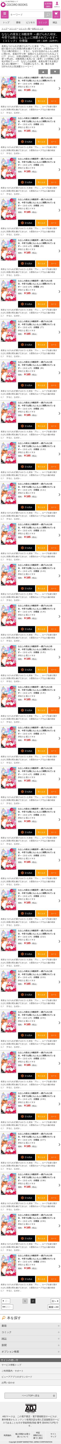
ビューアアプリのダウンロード (17, 1376)
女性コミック (37, 29)
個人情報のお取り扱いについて (22, 1435)
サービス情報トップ (11, 1365)
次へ (54, 1301)
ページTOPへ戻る (30, 1395)
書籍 (18, 22)
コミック (42, 22)
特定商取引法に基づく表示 (38, 1435)
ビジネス (30, 22)
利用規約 (7, 1435)
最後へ (52, 1307)
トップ (6, 22)
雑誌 (55, 22)
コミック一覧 (24, 29)
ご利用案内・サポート (12, 1371)
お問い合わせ (8, 1382)
